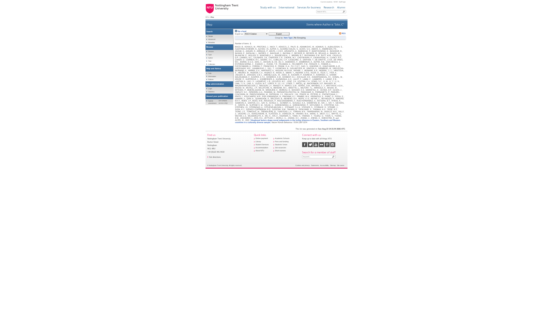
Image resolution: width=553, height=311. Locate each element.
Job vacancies (280, 148)
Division (211, 51)
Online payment (261, 138)
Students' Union (281, 144)
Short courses (280, 151)
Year (209, 61)
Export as (239, 34)
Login (210, 89)
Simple (210, 36)
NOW (336, 2)
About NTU (259, 151)
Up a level (241, 31)
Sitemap (333, 165)
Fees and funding (282, 141)
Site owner (340, 165)
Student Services (262, 144)
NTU (207, 17)
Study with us (268, 7)
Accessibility (324, 165)
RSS (343, 33)
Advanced (211, 39)
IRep (209, 24)
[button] (279, 33)
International (286, 7)
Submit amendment (212, 102)
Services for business (309, 7)
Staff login (342, 2)
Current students (326, 2)
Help (209, 73)
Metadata (211, 42)
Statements (315, 165)
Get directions (215, 157)
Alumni (341, 7)
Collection (211, 64)
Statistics (211, 92)
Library (258, 141)
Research (329, 7)
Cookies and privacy (302, 165)
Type (210, 55)
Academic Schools (282, 138)
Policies (211, 79)
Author (210, 58)
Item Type (288, 38)
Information (212, 76)
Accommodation (261, 148)
